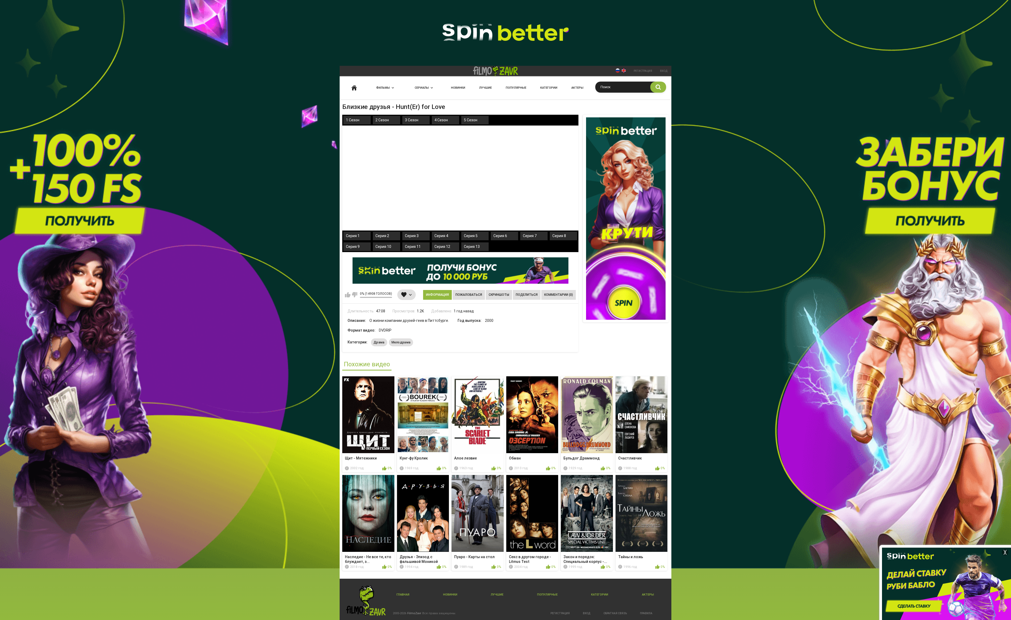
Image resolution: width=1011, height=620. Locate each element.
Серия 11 (413, 246)
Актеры (577, 87)
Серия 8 (559, 236)
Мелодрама (401, 342)
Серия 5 (471, 236)
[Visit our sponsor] (460, 270)
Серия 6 (500, 236)
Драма (379, 342)
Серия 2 (382, 236)
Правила (646, 613)
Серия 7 (530, 236)
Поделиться (527, 295)
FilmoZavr (414, 613)
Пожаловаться (468, 295)
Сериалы (422, 87)
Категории (548, 87)
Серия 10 (383, 246)
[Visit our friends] (626, 218)
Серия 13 (472, 246)
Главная (354, 88)
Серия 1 (353, 236)
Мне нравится (347, 294)
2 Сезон (382, 120)
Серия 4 (441, 236)
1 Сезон (352, 120)
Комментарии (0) (558, 295)
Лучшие (485, 87)
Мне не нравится (354, 294)
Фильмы (383, 87)
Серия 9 (353, 246)
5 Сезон (470, 120)
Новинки (458, 87)
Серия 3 (412, 236)
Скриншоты (499, 295)
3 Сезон (411, 120)
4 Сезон (441, 120)
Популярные (516, 87)
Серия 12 (442, 246)
